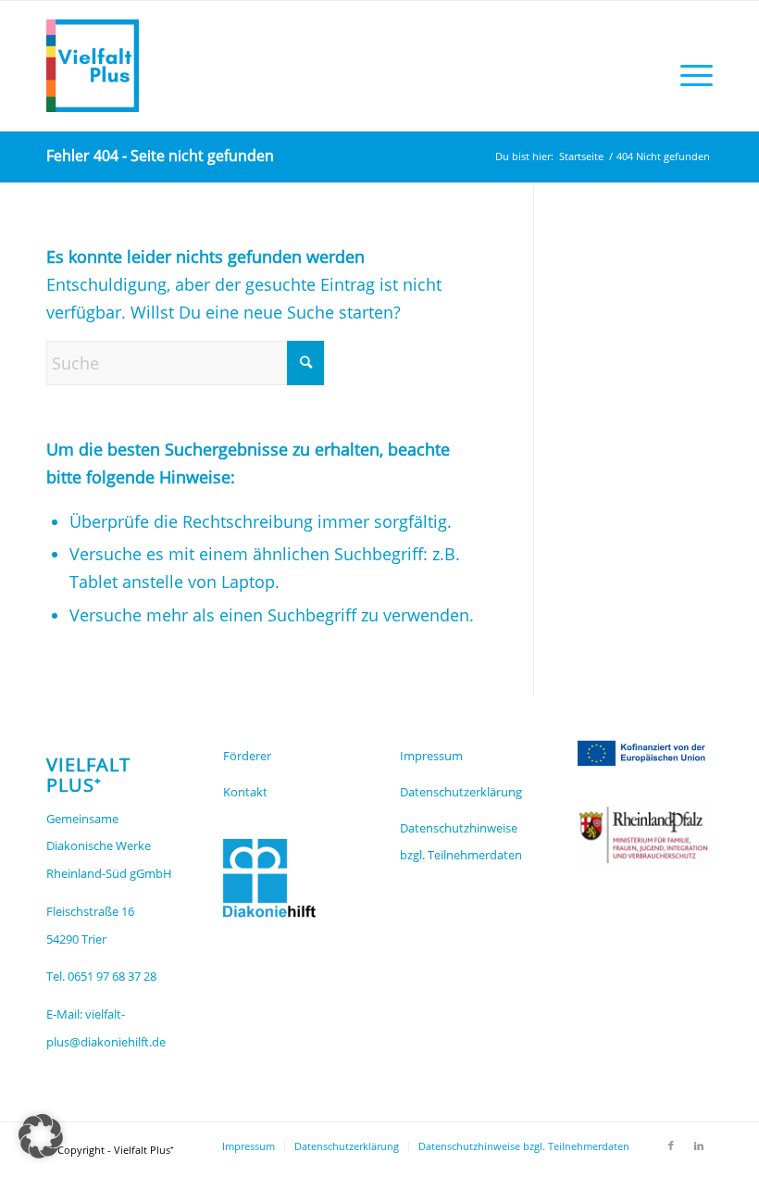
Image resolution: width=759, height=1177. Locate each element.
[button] (40, 1136)
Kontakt (245, 791)
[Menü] (692, 75)
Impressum (431, 755)
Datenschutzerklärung (461, 791)
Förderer (247, 755)
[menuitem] (692, 75)
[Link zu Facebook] (671, 1145)
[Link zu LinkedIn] (699, 1145)
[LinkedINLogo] (92, 65)
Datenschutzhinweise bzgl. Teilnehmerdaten (461, 842)
